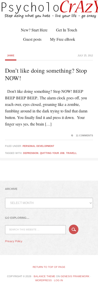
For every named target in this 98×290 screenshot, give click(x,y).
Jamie (10, 55)
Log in (58, 280)
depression (30, 153)
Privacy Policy (13, 241)
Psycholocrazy (44, 12)
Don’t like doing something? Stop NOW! (46, 74)
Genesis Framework (75, 276)
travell (71, 153)
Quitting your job (52, 153)
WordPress (43, 280)
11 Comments (84, 135)
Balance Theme (44, 276)
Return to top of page (49, 267)
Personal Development (38, 146)
